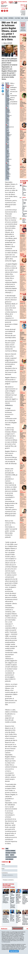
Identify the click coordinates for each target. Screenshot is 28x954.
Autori (20, 1)
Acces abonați (4, 8)
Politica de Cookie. (19, 949)
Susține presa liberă (23, 26)
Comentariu (5, 873)
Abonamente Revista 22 (4, 6)
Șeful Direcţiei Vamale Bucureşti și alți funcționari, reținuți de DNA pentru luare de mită (9, 116)
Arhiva (16, 1)
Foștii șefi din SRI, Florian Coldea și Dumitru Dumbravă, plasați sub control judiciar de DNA (8, 98)
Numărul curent (11, 2)
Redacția (24, 1)
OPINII (5, 18)
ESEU (22, 18)
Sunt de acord (14, 951)
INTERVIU (11, 18)
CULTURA (17, 18)
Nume (3, 864)
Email (3, 868)
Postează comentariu (8, 880)
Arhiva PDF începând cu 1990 (4, 2)
